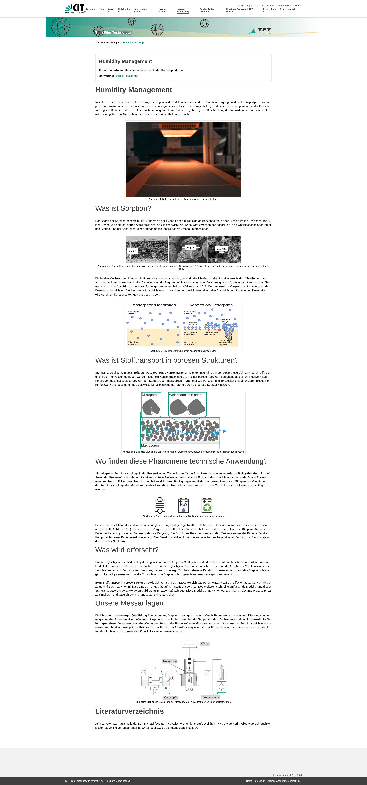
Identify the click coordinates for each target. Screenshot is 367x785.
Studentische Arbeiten (207, 10)
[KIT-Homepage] (74, 8)
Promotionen (269, 10)
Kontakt (292, 10)
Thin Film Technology (113, 32)
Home (240, 5)
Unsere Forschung (183, 10)
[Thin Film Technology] (260, 31)
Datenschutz (267, 5)
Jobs (282, 10)
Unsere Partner (162, 10)
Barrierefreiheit (284, 5)
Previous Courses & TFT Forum (239, 10)
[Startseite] (301, 11)
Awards (110, 10)
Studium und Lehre (141, 10)
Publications (124, 10)
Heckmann (131, 75)
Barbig (119, 75)
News (101, 10)
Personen (89, 10)
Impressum (252, 5)
